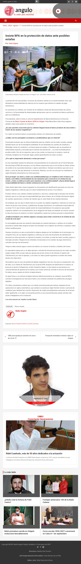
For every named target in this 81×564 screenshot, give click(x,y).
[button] (16, 377)
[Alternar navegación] (5, 20)
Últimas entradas (19, 306)
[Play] (58, 11)
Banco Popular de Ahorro (20, 323)
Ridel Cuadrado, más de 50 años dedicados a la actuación (34, 453)
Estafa (30, 323)
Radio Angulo (13, 43)
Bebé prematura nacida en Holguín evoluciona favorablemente (19, 532)
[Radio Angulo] (11, 312)
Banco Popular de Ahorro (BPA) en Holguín (29, 121)
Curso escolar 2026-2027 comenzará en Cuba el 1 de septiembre (59, 532)
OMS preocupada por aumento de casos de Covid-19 (22, 337)
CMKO (40, 416)
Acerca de (9, 306)
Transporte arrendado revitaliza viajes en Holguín (59, 337)
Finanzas (36, 323)
